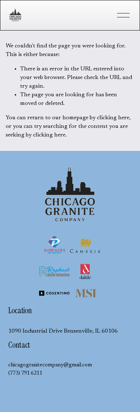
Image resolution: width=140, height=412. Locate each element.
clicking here (113, 118)
